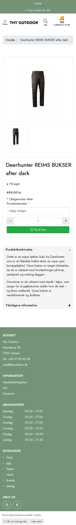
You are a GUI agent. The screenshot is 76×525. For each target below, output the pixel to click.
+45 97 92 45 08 (19, 359)
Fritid (8, 457)
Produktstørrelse (18, 204)
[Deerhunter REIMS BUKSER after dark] (15, 136)
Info (5, 388)
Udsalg (10, 486)
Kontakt (38, 3)
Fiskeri (9, 469)
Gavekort (8, 394)
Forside (10, 40)
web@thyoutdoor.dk (15, 365)
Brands (10, 480)
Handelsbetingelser (15, 382)
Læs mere (37, 521)
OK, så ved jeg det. (16, 521)
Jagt (8, 463)
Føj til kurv (39, 230)
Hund (9, 475)
